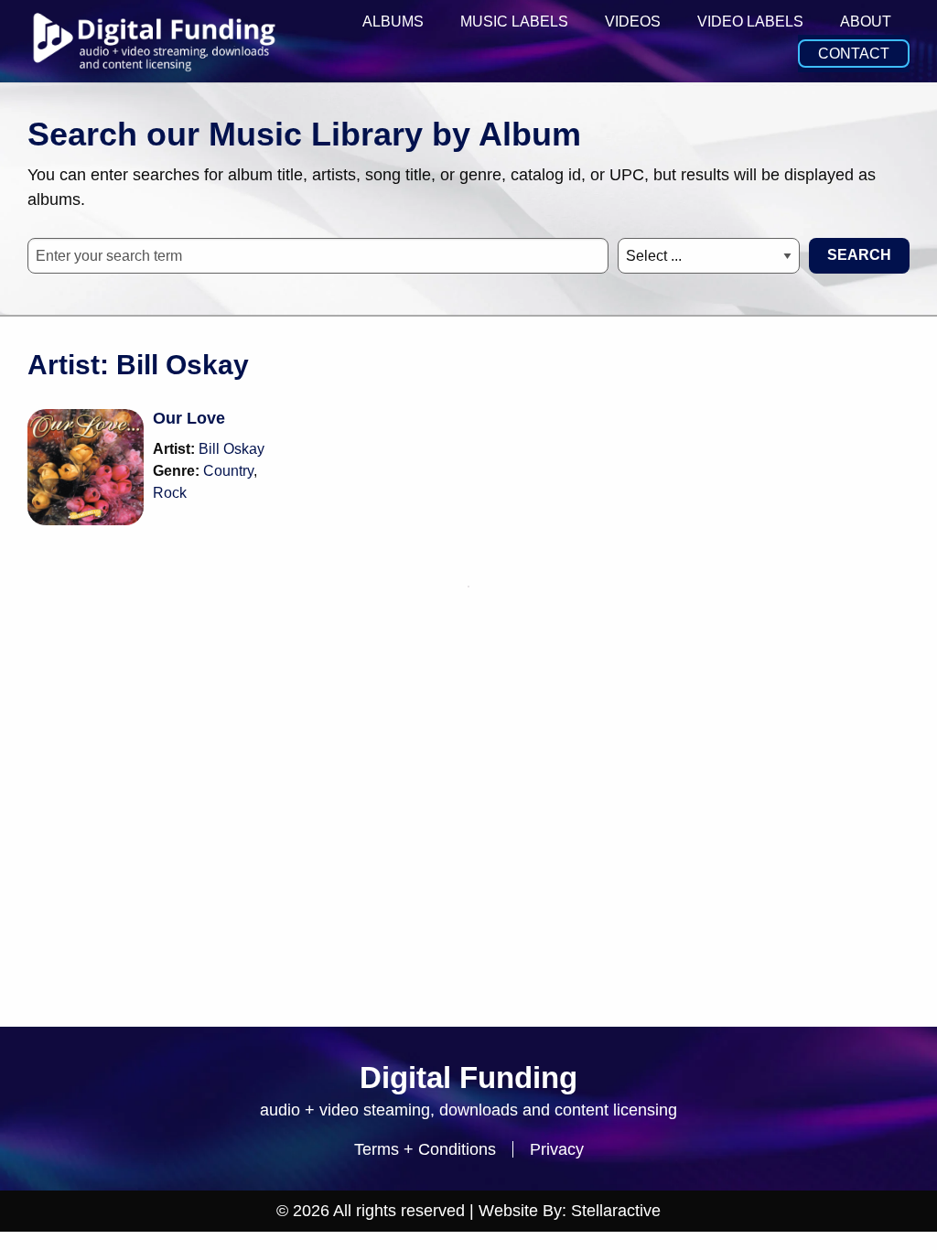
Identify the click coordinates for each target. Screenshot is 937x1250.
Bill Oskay (231, 449)
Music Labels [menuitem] (514, 21)
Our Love (189, 418)
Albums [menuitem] (393, 21)
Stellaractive (616, 1211)
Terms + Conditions (425, 1149)
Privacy (557, 1149)
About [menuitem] (865, 21)
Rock (170, 493)
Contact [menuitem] (853, 53)
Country (228, 471)
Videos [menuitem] (633, 21)
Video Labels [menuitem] (750, 21)
